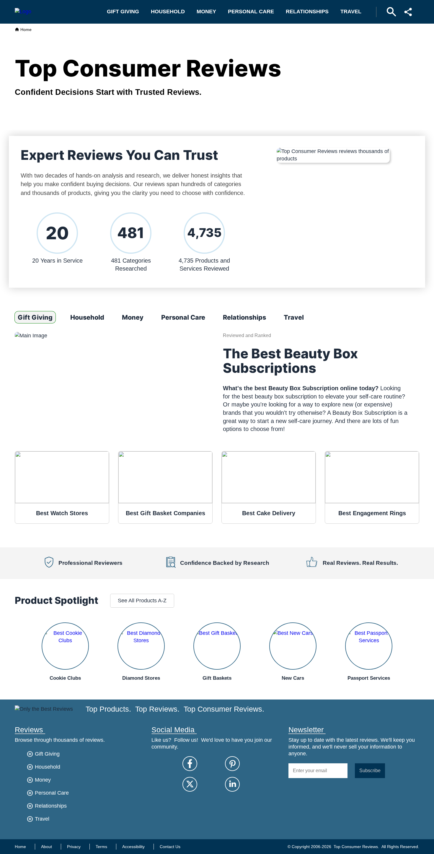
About (46, 846)
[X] (189, 784)
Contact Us (170, 846)
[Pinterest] (232, 763)
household (168, 11)
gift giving (123, 11)
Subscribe (370, 770)
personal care (251, 11)
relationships (307, 11)
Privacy (74, 846)
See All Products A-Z (142, 601)
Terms (101, 846)
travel (350, 11)
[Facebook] (189, 763)
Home (25, 29)
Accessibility (133, 846)
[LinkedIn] (232, 784)
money (206, 11)
